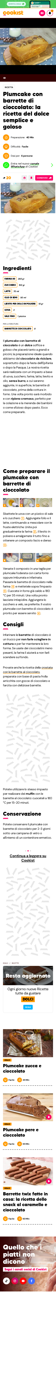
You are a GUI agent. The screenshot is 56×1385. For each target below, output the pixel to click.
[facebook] (31, 1281)
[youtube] (23, 1281)
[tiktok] (6, 1281)
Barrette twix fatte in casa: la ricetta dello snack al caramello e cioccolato (25, 1202)
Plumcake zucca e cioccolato (22, 1068)
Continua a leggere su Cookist (28, 858)
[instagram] (14, 1281)
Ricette (15, 963)
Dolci (5, 963)
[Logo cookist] (13, 13)
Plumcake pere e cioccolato (21, 1132)
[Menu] (42, 13)
